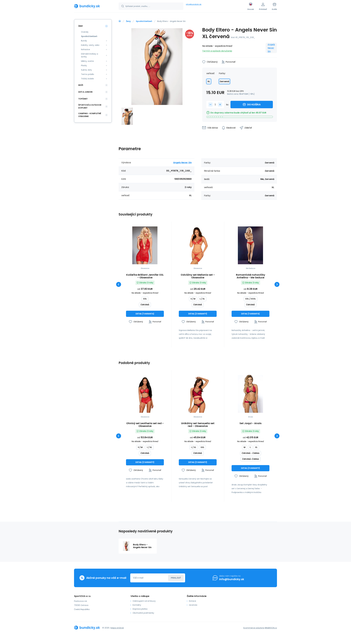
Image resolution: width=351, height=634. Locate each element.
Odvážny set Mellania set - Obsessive (198, 276)
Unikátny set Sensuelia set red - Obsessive (197, 424)
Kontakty (137, 605)
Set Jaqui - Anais (250, 423)
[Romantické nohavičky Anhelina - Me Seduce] (250, 245)
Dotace (192, 601)
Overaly (84, 32)
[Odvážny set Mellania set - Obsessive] (198, 245)
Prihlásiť (176, 578)
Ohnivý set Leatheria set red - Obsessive (145, 424)
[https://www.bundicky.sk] (120, 21)
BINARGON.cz (271, 627)
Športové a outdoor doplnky (89, 106)
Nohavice (85, 49)
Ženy (128, 21)
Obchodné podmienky (143, 613)
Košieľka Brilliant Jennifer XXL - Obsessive (145, 276)
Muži (80, 85)
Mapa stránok (117, 627)
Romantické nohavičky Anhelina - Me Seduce (250, 276)
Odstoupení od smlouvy (144, 601)
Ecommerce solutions (253, 627)
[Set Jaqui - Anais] (250, 394)
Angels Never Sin (271, 48)
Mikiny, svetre (87, 61)
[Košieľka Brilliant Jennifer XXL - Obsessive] (145, 245)
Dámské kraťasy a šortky (89, 55)
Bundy (84, 40)
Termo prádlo (87, 74)
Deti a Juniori (85, 92)
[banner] (93, 6)
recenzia (193, 605)
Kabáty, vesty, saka (90, 45)
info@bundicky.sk (193, 4)
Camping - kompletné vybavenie (89, 115)
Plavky (84, 65)
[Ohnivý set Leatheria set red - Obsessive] (145, 394)
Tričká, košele (87, 78)
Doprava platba (140, 609)
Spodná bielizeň (144, 21)
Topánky (82, 98)
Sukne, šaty (86, 69)
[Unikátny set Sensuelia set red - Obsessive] (198, 394)
